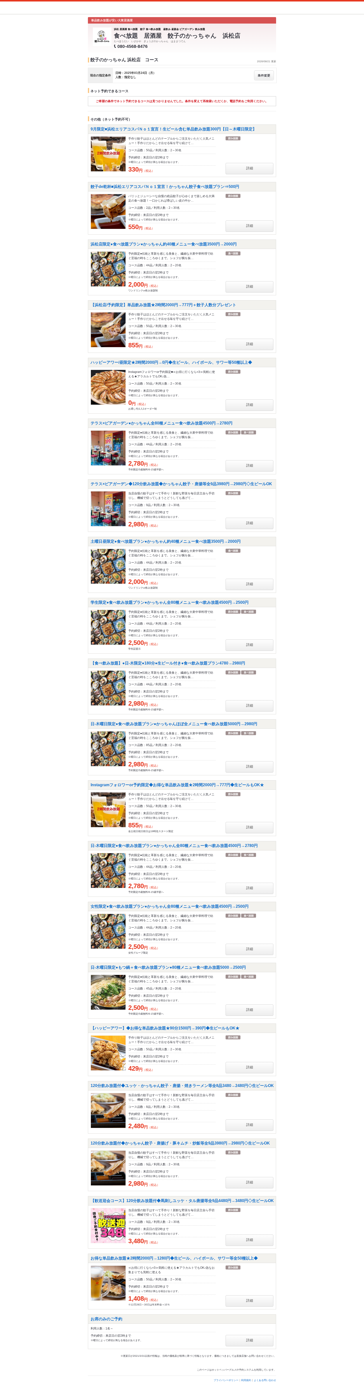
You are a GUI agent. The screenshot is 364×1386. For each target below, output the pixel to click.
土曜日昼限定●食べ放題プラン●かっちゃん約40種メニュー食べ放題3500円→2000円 (166, 541)
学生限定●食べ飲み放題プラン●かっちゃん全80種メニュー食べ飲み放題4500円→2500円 (170, 602)
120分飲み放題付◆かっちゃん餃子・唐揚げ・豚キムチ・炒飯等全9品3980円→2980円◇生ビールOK (180, 1143)
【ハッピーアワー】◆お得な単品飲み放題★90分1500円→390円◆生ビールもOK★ (165, 1028)
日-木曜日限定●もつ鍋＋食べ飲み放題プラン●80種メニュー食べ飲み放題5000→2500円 (168, 967)
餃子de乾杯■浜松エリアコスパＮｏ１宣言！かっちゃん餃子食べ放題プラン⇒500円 (165, 186)
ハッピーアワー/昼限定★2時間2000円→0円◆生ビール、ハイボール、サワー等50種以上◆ (171, 362)
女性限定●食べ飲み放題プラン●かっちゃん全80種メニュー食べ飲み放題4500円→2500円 (170, 906)
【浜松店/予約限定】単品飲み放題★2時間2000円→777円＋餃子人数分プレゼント (163, 305)
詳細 (249, 168)
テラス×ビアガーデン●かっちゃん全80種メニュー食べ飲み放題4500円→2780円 (162, 423)
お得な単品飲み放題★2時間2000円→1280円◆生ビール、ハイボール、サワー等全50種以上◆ (174, 1258)
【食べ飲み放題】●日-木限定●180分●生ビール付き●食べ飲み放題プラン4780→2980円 (168, 663)
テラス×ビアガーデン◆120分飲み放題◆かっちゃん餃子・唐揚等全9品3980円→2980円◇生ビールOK (181, 484)
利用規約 (246, 1380)
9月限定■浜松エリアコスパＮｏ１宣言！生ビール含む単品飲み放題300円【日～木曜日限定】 (174, 129)
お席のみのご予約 (106, 1319)
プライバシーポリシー (226, 1380)
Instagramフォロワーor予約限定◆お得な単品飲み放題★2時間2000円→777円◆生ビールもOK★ (177, 785)
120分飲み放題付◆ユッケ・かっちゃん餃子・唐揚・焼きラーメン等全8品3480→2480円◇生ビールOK (182, 1086)
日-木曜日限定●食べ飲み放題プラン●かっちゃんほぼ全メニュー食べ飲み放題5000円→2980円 (174, 724)
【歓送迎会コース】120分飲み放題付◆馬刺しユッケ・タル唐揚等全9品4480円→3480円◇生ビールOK (182, 1201)
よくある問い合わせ (265, 1380)
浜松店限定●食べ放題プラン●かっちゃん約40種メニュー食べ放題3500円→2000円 (164, 244)
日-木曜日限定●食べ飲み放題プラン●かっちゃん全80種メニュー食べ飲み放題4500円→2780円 (174, 846)
